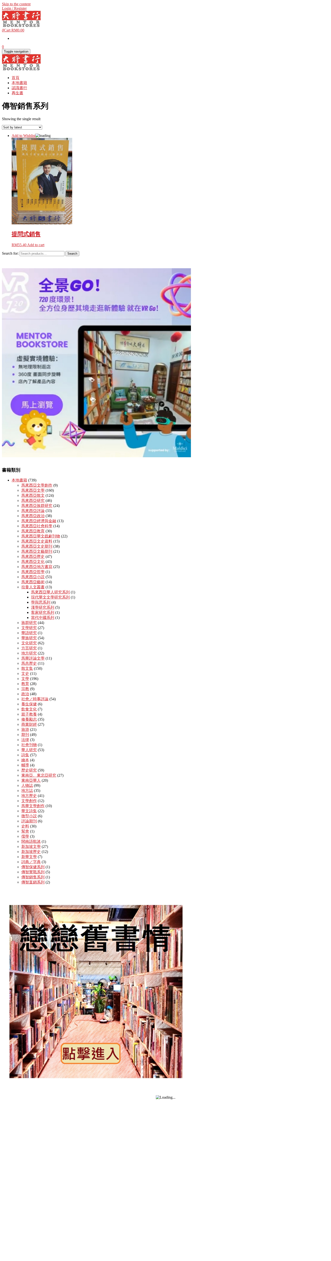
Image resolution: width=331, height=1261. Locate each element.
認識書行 (19, 88)
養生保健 (29, 704)
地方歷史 (29, 796)
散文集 (27, 668)
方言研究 (29, 648)
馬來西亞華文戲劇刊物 (40, 536)
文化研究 (29, 643)
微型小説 (29, 816)
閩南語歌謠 (31, 841)
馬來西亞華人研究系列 (50, 592)
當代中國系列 (42, 617)
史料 (25, 826)
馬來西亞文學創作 (36, 485)
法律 (25, 740)
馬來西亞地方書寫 (36, 567)
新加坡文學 (31, 846)
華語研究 (29, 633)
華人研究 (29, 750)
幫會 (25, 831)
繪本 (25, 760)
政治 (25, 694)
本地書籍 (19, 83)
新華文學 (29, 857)
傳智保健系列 (33, 867)
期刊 (25, 735)
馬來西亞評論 (33, 511)
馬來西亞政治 (33, 516)
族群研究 (29, 623)
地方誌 (27, 790)
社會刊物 (29, 745)
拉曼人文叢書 (33, 587)
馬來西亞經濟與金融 (38, 521)
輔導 (25, 765)
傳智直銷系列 (33, 882)
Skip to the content (16, 4)
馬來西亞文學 (33, 490)
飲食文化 (29, 709)
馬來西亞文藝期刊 (36, 551)
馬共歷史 (29, 663)
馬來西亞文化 (33, 562)
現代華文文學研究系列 (50, 597)
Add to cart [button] (35, 245)
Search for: (10, 253)
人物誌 (27, 785)
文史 (25, 673)
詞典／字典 (31, 862)
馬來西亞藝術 (33, 582)
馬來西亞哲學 (33, 572)
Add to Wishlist (23, 136)
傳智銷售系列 (33, 877)
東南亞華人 (31, 780)
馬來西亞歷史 (33, 556)
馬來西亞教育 (33, 531)
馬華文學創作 (33, 806)
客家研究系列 (42, 612)
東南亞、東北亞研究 (38, 775)
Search (72, 253)
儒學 (25, 836)
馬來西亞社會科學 (36, 526)
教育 (25, 684)
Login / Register (14, 8)
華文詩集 (29, 811)
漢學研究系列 (42, 607)
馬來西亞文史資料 (36, 541)
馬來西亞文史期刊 (36, 546)
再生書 (17, 93)
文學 (25, 679)
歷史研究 (29, 770)
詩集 (25, 755)
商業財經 (29, 724)
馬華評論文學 (33, 658)
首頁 (15, 78)
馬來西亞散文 (33, 495)
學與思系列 (40, 602)
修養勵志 (29, 719)
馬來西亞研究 (33, 500)
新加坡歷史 (31, 852)
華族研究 (29, 638)
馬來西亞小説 (33, 577)
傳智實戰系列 (33, 872)
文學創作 (29, 801)
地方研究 (29, 653)
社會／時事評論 (34, 699)
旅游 (25, 729)
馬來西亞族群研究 (36, 506)
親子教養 (29, 714)
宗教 (25, 689)
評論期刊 (29, 821)
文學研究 (29, 628)
